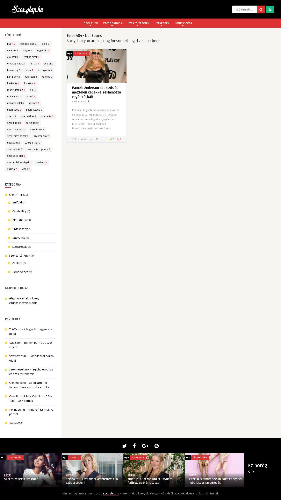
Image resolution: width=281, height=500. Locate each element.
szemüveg (14, 109)
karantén (31, 76)
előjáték (13, 57)
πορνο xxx (16, 423)
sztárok (41, 162)
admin (86, 101)
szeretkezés (34, 109)
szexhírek (32, 123)
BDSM (11, 44)
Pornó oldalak (112, 23)
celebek (12, 50)
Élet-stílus (19, 220)
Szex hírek (91, 23)
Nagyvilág (18, 238)
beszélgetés (28, 44)
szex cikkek (28, 116)
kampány (13, 76)
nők (33, 90)
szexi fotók (37, 129)
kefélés (47, 76)
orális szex (14, 96)
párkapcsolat (15, 103)
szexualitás (14, 149)
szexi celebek (16, 129)
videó (26, 169)
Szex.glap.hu (111, 493)
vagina (12, 169)
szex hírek (14, 123)
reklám (34, 103)
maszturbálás (16, 90)
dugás (27, 50)
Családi (17, 263)
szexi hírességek (18, 136)
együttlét (43, 50)
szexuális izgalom (38, 149)
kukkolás (13, 83)
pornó (31, 96)
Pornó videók (183, 23)
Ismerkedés (20, 272)
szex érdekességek (19, 162)
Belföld (17, 202)
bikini (46, 44)
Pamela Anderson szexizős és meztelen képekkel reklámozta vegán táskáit (96, 92)
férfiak (34, 63)
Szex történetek (138, 23)
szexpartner (32, 142)
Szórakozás (19, 247)
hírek (29, 70)
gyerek (48, 63)
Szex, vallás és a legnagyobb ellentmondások (208, 481)
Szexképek (162, 23)
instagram (45, 70)
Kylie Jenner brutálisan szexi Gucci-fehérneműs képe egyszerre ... (28, 481)
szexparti (13, 142)
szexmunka (41, 136)
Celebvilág (19, 211)
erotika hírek (31, 57)
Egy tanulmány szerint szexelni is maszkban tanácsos (88, 481)
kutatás (29, 83)
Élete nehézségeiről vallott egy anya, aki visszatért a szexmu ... (152, 481)
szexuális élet (16, 156)
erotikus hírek (16, 63)
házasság (14, 70)
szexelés (47, 116)
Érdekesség (20, 229)
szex (11, 116)
